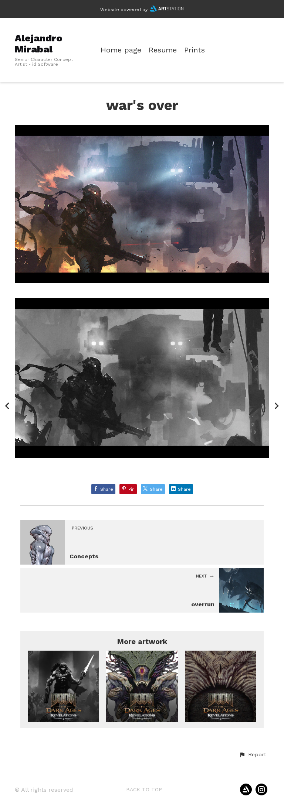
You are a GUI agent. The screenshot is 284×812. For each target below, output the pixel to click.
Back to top (144, 789)
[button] (252, 754)
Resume (163, 50)
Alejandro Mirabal (38, 43)
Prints (194, 50)
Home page (121, 50)
